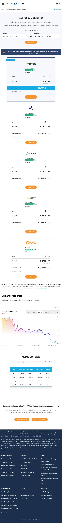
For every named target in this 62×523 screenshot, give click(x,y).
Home (2, 9)
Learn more (43, 288)
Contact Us (4, 513)
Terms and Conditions (27, 495)
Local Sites (24, 498)
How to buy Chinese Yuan (8, 502)
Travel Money (5, 488)
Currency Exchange (46, 495)
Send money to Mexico (7, 475)
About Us (24, 488)
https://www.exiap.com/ (17, 432)
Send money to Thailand (8, 465)
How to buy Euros (6, 492)
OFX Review (24, 469)
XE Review (24, 465)
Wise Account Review (27, 472)
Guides (43, 455)
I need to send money (39, 419)
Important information (33, 53)
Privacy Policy (45, 488)
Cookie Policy (45, 492)
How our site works (27, 492)
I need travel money (22, 419)
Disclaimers (58, 9)
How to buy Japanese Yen (8, 495)
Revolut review (25, 475)
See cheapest (31, 42)
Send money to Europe (7, 469)
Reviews (23, 455)
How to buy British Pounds (9, 505)
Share (57, 307)
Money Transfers (6, 455)
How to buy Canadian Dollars (9, 508)
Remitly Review (25, 462)
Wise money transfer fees (48, 484)
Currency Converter (47, 498)
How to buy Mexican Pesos (9, 498)
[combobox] (7, 36)
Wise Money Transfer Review (29, 459)
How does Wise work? (47, 464)
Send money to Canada (8, 459)
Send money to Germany (8, 472)
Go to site (31, 97)
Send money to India (7, 462)
